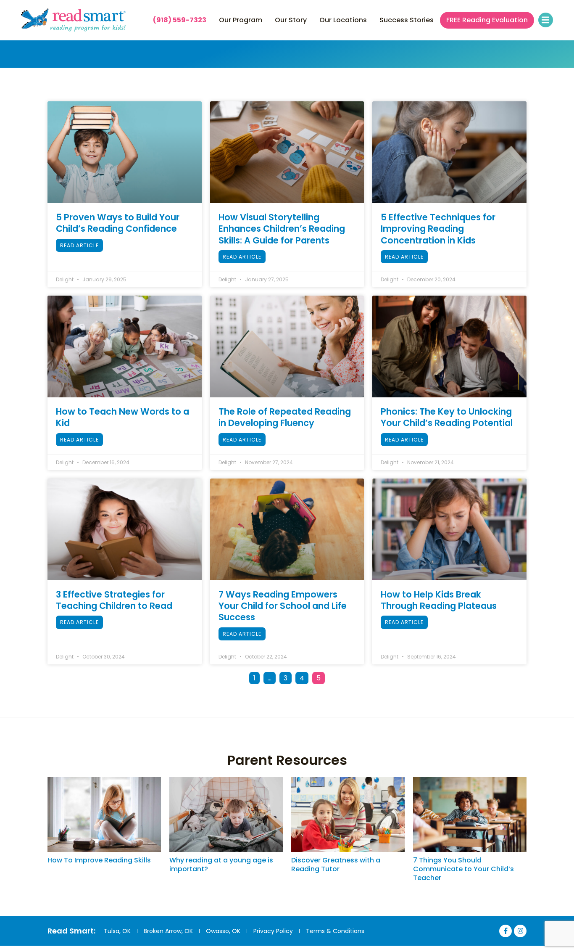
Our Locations (343, 20)
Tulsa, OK (117, 931)
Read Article (79, 245)
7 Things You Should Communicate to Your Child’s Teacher (463, 869)
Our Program (240, 20)
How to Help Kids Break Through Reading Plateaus (439, 600)
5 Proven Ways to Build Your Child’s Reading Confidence (117, 223)
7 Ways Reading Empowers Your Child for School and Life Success (283, 606)
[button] (545, 20)
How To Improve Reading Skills (99, 860)
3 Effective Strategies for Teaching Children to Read (114, 600)
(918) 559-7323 (179, 20)
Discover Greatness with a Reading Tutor (335, 864)
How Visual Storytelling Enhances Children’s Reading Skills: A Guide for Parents (282, 228)
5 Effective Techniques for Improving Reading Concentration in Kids (438, 228)
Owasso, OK (223, 931)
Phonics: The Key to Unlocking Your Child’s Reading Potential (447, 417)
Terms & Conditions (335, 931)
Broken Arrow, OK (168, 931)
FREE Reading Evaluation (487, 20)
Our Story (291, 20)
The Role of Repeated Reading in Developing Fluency (285, 417)
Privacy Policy (273, 931)
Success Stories (406, 20)
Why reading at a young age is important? (221, 864)
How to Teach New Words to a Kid (122, 417)
